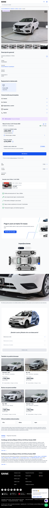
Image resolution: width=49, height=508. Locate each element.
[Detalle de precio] (12, 131)
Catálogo (3, 435)
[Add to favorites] (22, 360)
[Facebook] (2, 490)
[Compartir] (43, 124)
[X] (11, 490)
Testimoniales (28, 475)
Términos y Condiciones (39, 499)
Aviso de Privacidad (29, 499)
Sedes (15, 484)
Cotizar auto (24, 350)
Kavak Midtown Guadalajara (7, 66)
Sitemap (21, 500)
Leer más (3, 450)
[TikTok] (18, 490)
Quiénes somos (28, 481)
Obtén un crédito (17, 475)
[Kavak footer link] (4, 478)
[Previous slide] (2, 27)
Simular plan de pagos (10, 231)
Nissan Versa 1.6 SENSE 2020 (12, 457)
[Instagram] (5, 490)
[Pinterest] (21, 490)
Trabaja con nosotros (29, 484)
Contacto (40, 472)
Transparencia (4, 500)
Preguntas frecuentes (11, 435)
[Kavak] (3, 1)
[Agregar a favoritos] (45, 124)
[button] (42, 146)
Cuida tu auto (16, 481)
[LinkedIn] (15, 490)
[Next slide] (47, 27)
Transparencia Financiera (13, 500)
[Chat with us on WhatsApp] (46, 505)
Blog (26, 478)
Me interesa (24, 153)
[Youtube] (8, 490)
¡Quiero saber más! (37, 496)
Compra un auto (17, 472)
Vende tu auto (17, 478)
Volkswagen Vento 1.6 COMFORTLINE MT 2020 (31, 457)
